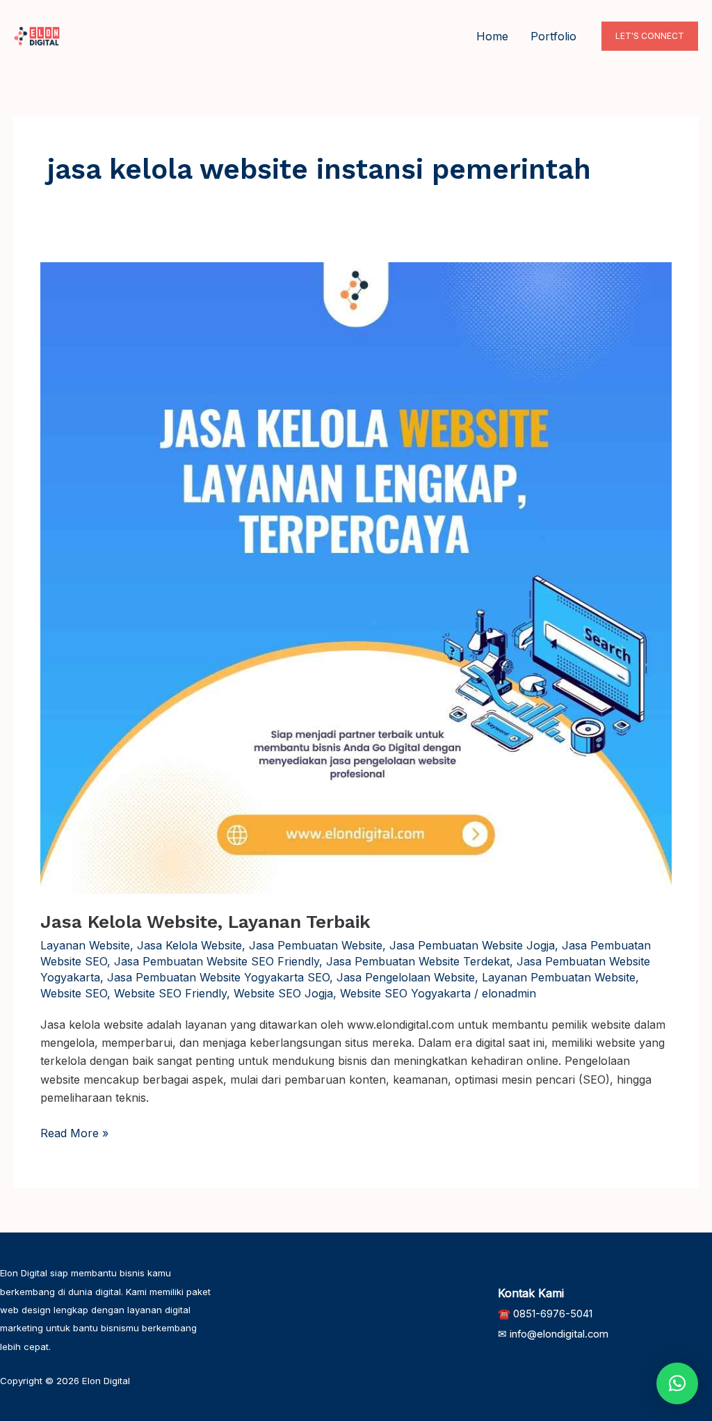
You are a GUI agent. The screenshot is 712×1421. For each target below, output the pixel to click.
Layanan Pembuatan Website (559, 977)
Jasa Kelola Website (189, 945)
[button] (649, 36)
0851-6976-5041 (552, 1314)
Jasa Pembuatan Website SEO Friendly (216, 961)
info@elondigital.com (559, 1334)
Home (492, 36)
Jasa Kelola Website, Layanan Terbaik (205, 921)
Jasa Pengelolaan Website (406, 977)
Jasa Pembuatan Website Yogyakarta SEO (218, 977)
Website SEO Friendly (170, 993)
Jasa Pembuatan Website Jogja (472, 945)
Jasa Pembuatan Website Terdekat (418, 961)
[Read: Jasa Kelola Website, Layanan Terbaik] (355, 577)
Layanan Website (85, 945)
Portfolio (553, 36)
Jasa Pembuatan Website (315, 945)
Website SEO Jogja (283, 993)
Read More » (74, 1132)
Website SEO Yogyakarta (405, 993)
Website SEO (73, 993)
